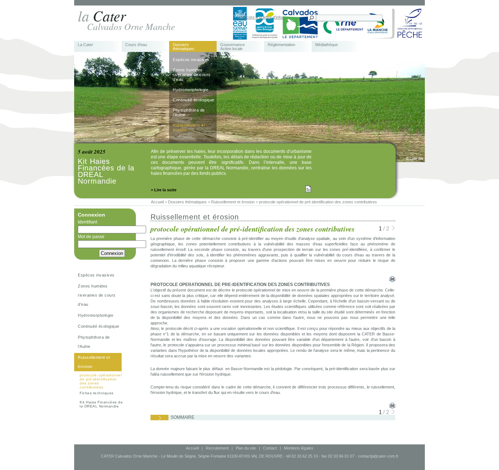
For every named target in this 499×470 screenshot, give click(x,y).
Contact (270, 448)
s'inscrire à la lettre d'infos (261, 17)
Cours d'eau (136, 45)
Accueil (192, 448)
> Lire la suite (163, 190)
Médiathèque (326, 45)
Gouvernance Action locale (232, 47)
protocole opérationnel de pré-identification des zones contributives (101, 381)
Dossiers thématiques (183, 47)
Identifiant (87, 222)
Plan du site (246, 448)
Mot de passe (91, 236)
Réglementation (281, 45)
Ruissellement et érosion (189, 127)
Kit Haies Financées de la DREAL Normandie (101, 404)
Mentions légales (298, 448)
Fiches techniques (97, 393)
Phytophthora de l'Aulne (189, 112)
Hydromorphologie (190, 89)
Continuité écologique (193, 100)
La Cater (85, 45)
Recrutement (217, 448)
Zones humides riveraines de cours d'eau (192, 75)
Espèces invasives (191, 59)
